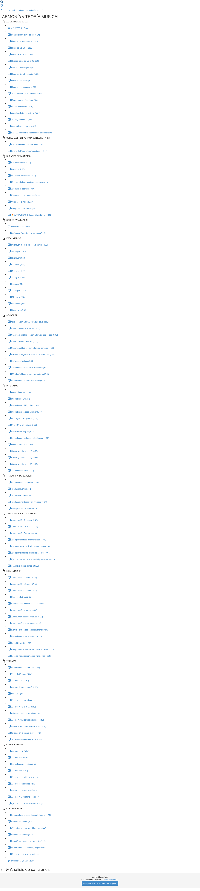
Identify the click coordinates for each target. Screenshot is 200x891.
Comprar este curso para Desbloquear (100, 883)
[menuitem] (1, 6)
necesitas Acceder (110, 879)
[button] (1, 2)
